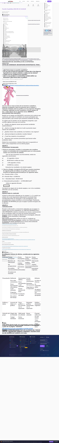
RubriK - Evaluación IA (23, 340)
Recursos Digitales (13, 347)
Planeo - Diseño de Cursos (24, 341)
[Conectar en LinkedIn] (45, 350)
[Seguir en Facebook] (40, 350)
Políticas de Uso (33, 340)
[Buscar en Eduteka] (45, 1)
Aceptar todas (51, 441)
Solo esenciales (56, 441)
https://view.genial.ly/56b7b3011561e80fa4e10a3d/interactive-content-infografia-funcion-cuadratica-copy (16, 249)
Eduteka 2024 (24, 347)
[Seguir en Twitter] (46, 350)
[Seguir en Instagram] (42, 350)
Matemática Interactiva (14, 344)
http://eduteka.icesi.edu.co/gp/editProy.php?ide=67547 (17, 328)
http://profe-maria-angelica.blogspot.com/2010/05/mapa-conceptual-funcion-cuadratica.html (15, 246)
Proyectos (12, 341)
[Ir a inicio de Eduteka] (10, 1)
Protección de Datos (33, 341)
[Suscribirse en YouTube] (43, 350)
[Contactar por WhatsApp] (48, 350)
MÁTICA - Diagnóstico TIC (24, 344)
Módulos (12, 340)
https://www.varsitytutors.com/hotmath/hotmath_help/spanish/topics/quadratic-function (20, 86)
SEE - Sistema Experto (14, 345)
